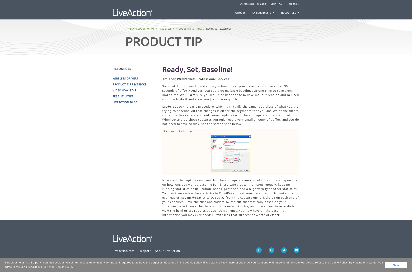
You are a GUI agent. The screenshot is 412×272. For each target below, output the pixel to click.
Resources (288, 12)
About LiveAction (167, 251)
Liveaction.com (124, 251)
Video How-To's (124, 90)
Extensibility (261, 12)
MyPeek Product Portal (140, 29)
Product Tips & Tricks (189, 29)
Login (273, 3)
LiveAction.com (247, 3)
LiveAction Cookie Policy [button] (57, 267)
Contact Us (262, 3)
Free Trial (293, 3)
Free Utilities (123, 96)
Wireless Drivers (125, 78)
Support (145, 251)
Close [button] (396, 265)
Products (239, 12)
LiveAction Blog (125, 102)
